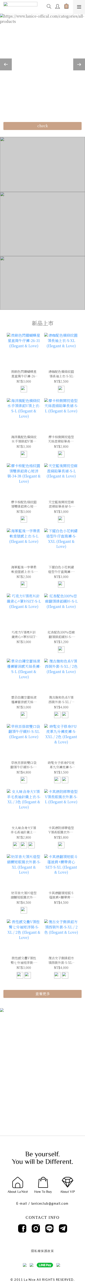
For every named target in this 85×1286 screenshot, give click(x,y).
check (42, 125)
